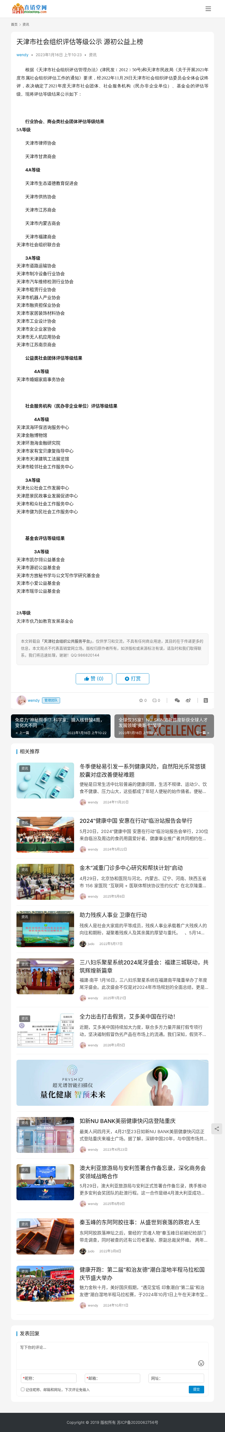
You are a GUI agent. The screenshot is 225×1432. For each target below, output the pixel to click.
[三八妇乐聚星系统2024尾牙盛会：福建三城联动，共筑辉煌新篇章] (45, 976)
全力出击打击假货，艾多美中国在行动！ (129, 1016)
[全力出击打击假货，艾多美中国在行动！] (45, 1031)
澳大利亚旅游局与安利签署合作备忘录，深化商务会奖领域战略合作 (143, 1172)
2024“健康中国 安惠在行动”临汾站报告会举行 (136, 821)
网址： (157, 1378)
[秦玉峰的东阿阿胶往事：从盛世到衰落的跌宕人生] (45, 1236)
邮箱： (93, 1378)
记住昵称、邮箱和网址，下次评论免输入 (57, 1389)
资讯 (93, 54)
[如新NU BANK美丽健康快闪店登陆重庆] (45, 1135)
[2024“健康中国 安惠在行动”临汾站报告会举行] (45, 835)
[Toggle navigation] (208, 9)
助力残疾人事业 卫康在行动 (113, 915)
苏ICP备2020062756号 (137, 1422)
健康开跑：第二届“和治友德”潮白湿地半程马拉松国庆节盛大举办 (142, 1274)
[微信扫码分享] (177, 700)
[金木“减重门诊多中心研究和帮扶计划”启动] (45, 882)
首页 (14, 24)
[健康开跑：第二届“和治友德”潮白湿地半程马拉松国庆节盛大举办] (45, 1284)
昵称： (29, 1378)
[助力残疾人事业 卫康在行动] (45, 929)
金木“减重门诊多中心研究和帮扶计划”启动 (131, 868)
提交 (196, 1389)
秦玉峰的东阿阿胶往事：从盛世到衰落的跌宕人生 (140, 1222)
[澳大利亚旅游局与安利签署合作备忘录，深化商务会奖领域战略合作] (45, 1182)
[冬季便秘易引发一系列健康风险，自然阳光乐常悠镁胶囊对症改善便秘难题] (45, 780)
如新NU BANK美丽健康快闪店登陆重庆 (128, 1121)
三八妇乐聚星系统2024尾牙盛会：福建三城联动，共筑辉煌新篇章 (144, 966)
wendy (22, 54)
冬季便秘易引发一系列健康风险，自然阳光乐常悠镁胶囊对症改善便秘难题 (143, 770)
